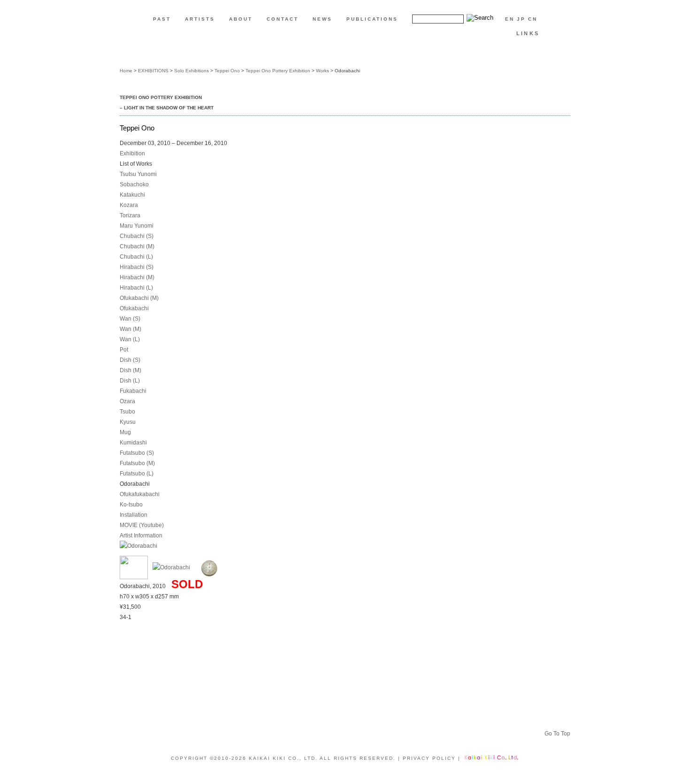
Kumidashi (133, 442)
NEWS (322, 19)
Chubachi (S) (136, 236)
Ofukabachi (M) (139, 298)
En (509, 19)
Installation (133, 515)
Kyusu (128, 422)
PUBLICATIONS (372, 19)
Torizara (130, 215)
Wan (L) (130, 339)
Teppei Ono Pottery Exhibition (277, 70)
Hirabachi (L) (136, 287)
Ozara (127, 401)
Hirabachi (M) (137, 277)
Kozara (129, 205)
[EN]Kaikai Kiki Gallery (345, 50)
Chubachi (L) (136, 256)
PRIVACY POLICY (429, 758)
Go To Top (557, 733)
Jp (521, 19)
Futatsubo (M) (137, 463)
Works (322, 70)
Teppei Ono (227, 70)
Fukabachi (133, 391)
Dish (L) (130, 380)
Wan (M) (130, 329)
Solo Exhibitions (191, 70)
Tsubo (127, 411)
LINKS (527, 33)
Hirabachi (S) (136, 267)
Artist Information (141, 535)
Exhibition (132, 153)
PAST (162, 19)
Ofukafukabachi (140, 494)
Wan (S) (130, 318)
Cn (532, 19)
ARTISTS (200, 19)
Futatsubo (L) (136, 473)
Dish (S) (130, 360)
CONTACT (283, 19)
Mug (125, 432)
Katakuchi (132, 194)
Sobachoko (134, 184)
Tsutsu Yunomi (138, 174)
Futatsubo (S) (137, 453)
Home (126, 70)
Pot (124, 349)
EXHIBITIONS (153, 70)
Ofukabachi (134, 308)
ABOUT (241, 19)
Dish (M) (130, 370)
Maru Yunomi (136, 225)
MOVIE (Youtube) (142, 525)
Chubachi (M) (137, 246)
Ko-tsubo (131, 504)
